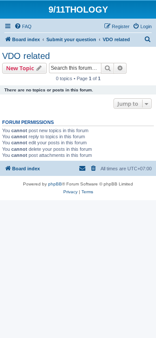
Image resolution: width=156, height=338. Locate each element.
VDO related (26, 56)
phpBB (55, 184)
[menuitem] (23, 26)
